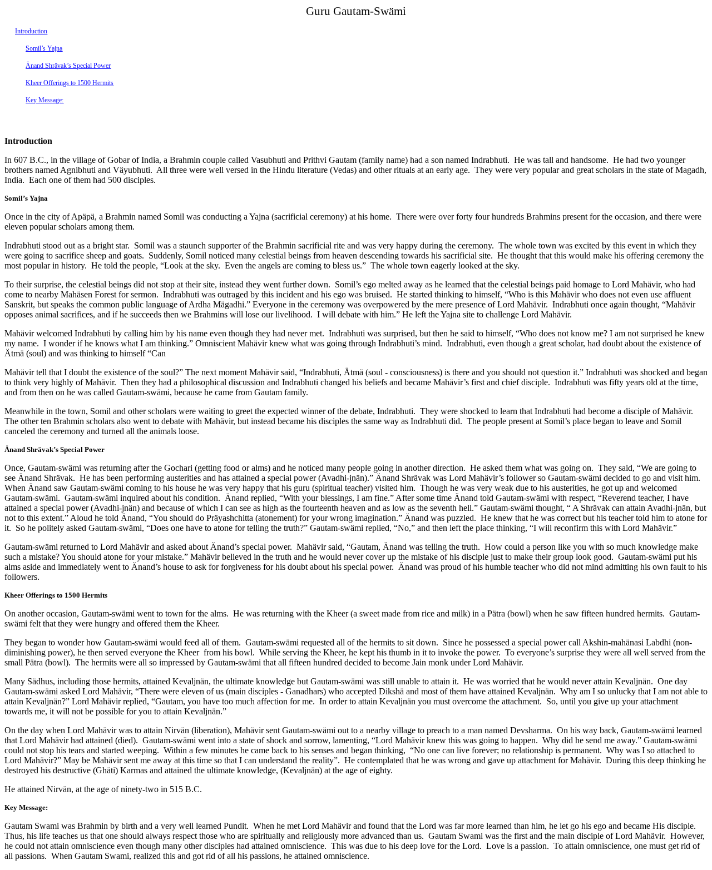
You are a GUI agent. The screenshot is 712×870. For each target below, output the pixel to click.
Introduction (31, 31)
